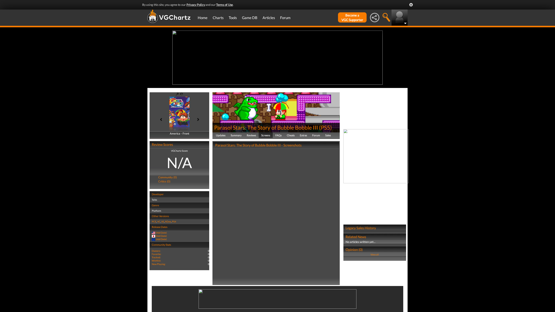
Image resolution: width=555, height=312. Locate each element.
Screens (265, 135)
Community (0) (167, 177)
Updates (220, 135)
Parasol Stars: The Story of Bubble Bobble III (266, 127)
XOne (168, 221)
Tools (233, 17)
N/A (179, 162)
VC (158, 221)
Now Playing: (159, 264)
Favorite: (156, 254)
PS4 (174, 221)
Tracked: (156, 257)
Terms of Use (224, 4)
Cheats (291, 135)
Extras (303, 135)
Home (202, 17)
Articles (269, 17)
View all (375, 254)
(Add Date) (161, 232)
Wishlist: (156, 260)
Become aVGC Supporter (352, 17)
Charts (218, 17)
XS (162, 221)
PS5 (325, 127)
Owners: (156, 250)
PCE (154, 221)
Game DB (249, 17)
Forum (285, 17)
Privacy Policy (195, 4)
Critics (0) (164, 181)
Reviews (251, 135)
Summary (236, 135)
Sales (328, 135)
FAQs (278, 135)
